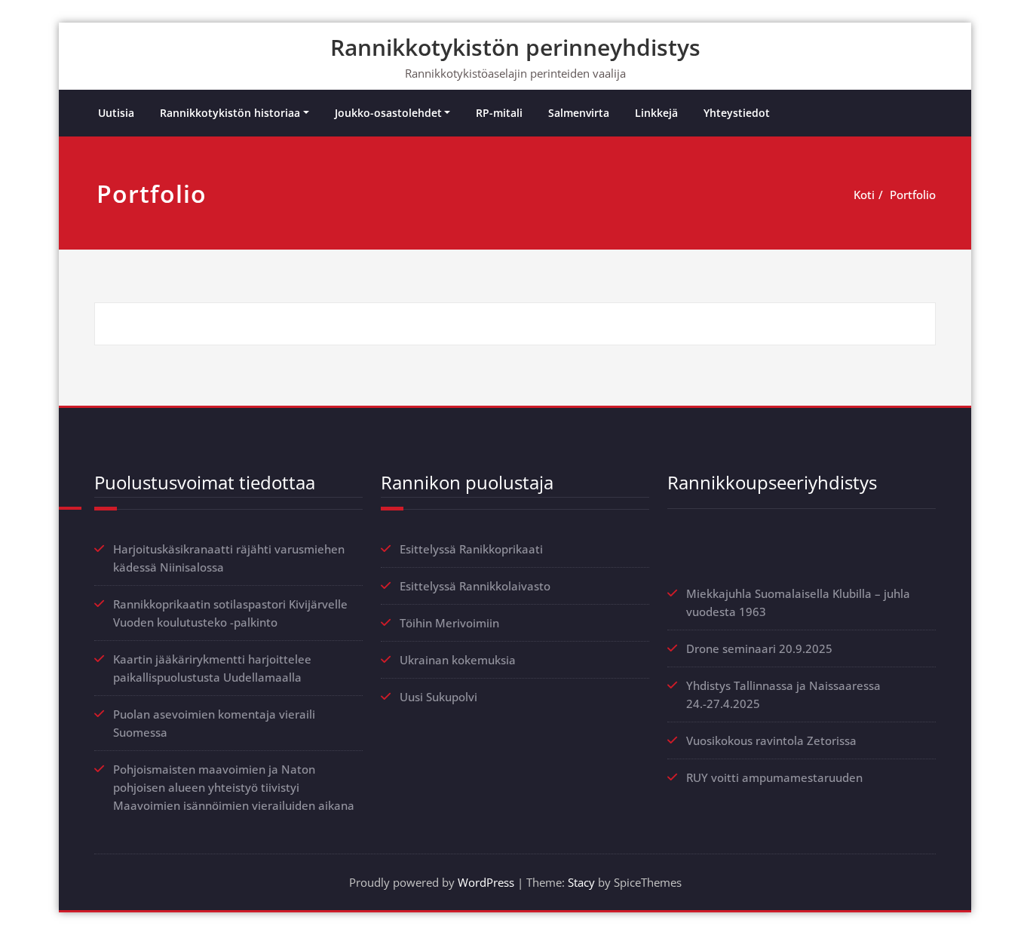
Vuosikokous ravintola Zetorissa (771, 740)
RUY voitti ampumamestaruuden (774, 777)
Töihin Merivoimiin (449, 622)
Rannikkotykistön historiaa (230, 113)
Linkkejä (656, 113)
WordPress (486, 882)
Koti (864, 194)
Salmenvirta (578, 113)
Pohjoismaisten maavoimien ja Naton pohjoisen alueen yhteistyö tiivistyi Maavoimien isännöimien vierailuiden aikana (233, 787)
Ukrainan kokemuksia (458, 659)
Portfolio (913, 194)
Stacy (581, 882)
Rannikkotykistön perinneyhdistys (515, 47)
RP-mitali (499, 113)
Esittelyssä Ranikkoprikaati (471, 548)
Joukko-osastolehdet (388, 113)
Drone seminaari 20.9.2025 (759, 648)
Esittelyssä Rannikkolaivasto (475, 585)
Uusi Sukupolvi (438, 696)
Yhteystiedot (737, 113)
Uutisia (116, 113)
